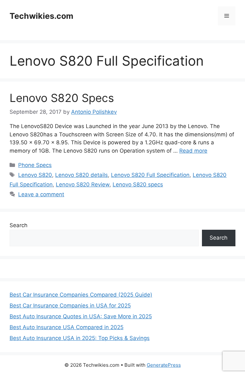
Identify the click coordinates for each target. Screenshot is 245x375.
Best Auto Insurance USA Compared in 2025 (66, 327)
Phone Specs (35, 165)
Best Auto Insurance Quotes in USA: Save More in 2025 (81, 316)
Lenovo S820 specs (138, 184)
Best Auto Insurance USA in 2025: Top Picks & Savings (80, 338)
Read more (193, 151)
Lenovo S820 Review (82, 184)
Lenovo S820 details (81, 175)
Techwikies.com (41, 16)
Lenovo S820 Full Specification (150, 175)
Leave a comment (41, 194)
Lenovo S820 (35, 175)
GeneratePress (164, 365)
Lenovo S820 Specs (62, 98)
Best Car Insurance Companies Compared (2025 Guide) (81, 295)
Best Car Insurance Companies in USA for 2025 (70, 305)
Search (18, 225)
